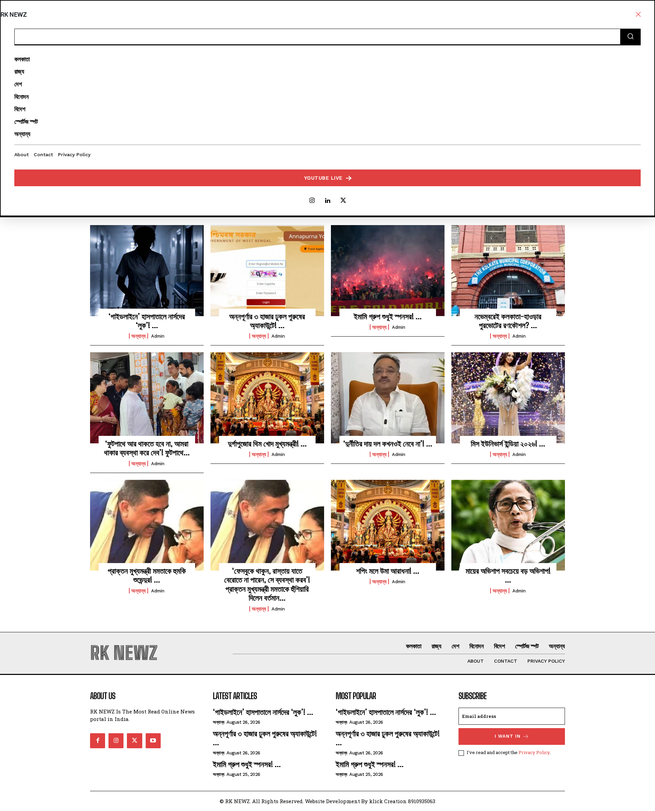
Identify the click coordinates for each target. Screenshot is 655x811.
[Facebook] (97, 740)
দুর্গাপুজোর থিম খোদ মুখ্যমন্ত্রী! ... (267, 443)
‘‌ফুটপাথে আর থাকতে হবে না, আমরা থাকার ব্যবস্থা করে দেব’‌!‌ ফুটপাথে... (147, 448)
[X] (343, 201)
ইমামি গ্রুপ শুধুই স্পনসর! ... (388, 316)
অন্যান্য (138, 336)
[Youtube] (153, 740)
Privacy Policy (534, 752)
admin (157, 336)
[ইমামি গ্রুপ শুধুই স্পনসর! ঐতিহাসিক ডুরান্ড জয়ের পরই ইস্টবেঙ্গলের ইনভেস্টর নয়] (388, 270)
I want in (508, 736)
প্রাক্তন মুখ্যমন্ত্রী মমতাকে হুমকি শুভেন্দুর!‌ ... (147, 575)
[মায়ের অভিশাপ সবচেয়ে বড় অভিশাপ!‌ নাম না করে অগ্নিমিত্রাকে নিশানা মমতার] (508, 525)
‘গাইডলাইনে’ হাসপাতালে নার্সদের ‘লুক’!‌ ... (146, 321)
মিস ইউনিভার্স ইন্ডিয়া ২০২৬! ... (508, 443)
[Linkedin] (327, 201)
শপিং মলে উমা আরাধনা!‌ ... (387, 570)
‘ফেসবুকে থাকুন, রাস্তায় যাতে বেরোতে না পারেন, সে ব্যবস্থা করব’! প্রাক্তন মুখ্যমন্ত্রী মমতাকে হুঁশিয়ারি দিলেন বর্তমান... (267, 584)
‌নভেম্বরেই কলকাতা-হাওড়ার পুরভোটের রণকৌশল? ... (508, 321)
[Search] (630, 37)
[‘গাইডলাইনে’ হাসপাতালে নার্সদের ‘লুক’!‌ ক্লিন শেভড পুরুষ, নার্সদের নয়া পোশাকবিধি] (147, 270)
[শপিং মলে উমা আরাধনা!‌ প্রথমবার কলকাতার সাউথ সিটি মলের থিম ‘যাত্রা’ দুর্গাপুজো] (388, 525)
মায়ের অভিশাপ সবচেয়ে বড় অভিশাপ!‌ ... (508, 575)
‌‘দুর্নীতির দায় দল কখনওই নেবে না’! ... (387, 443)
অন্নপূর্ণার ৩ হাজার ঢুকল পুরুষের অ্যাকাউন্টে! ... (267, 321)
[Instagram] (312, 201)
